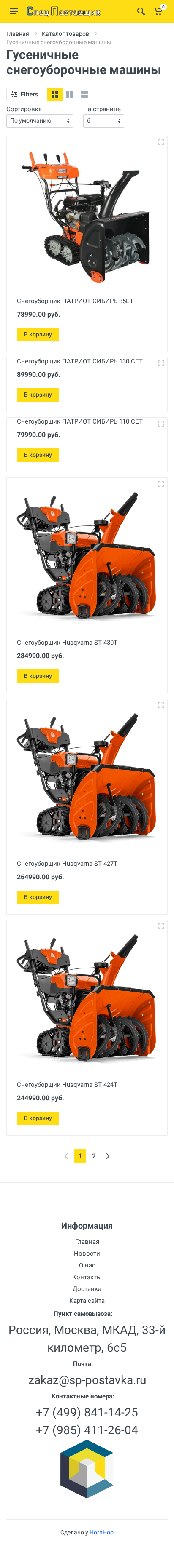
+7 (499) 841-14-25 (87, 1412)
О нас (87, 1265)
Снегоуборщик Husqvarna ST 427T (67, 863)
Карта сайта (87, 1300)
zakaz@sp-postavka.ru (87, 1380)
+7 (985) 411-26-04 (87, 1430)
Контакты (87, 1277)
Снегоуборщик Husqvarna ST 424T (67, 1084)
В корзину (38, 334)
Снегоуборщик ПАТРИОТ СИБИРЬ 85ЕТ (75, 301)
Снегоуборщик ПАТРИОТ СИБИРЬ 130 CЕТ (80, 361)
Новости (87, 1253)
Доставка (87, 1289)
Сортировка (24, 109)
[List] (84, 94)
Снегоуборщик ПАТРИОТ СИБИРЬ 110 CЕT (80, 421)
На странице (102, 109)
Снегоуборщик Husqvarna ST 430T (67, 642)
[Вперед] (108, 1156)
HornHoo (102, 1532)
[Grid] (55, 94)
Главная (17, 33)
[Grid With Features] (69, 94)
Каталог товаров (65, 33)
